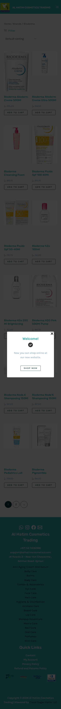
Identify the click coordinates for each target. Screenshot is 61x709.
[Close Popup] (52, 334)
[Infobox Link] (30, 350)
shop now (30, 368)
